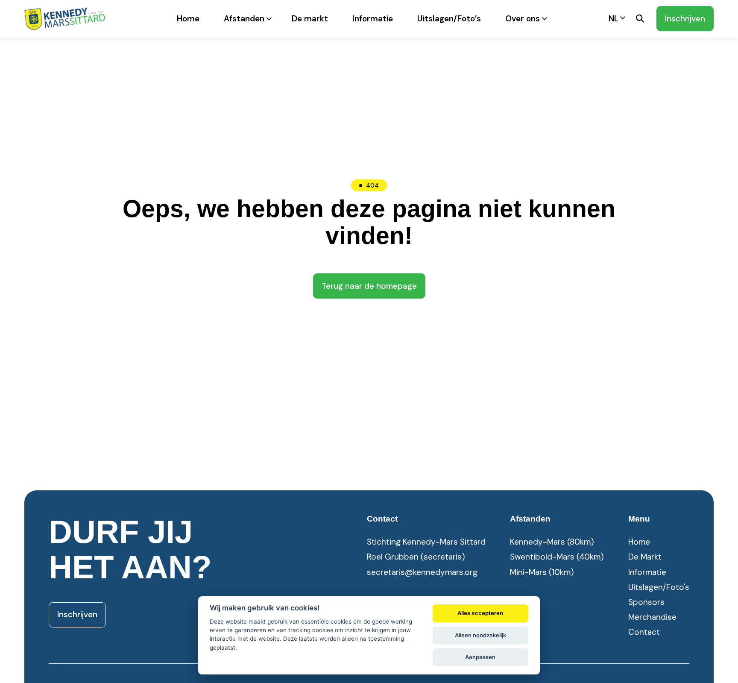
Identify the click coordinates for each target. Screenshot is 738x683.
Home (188, 18)
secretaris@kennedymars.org (422, 572)
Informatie (372, 18)
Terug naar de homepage (369, 286)
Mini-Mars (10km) (542, 572)
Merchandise (652, 617)
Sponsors (646, 602)
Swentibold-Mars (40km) (557, 556)
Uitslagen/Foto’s (449, 18)
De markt (310, 18)
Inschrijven (685, 18)
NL (613, 18)
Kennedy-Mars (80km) (552, 541)
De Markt (645, 556)
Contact (644, 632)
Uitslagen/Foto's (658, 587)
